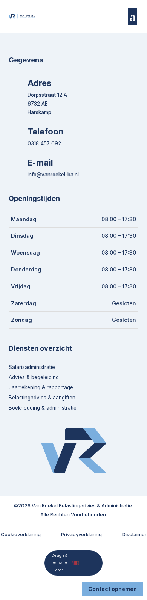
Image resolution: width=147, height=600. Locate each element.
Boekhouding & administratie (43, 408)
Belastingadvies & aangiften (42, 398)
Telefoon (45, 131)
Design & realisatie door (59, 563)
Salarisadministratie (32, 367)
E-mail (40, 162)
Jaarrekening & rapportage (41, 387)
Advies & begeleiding (34, 377)
